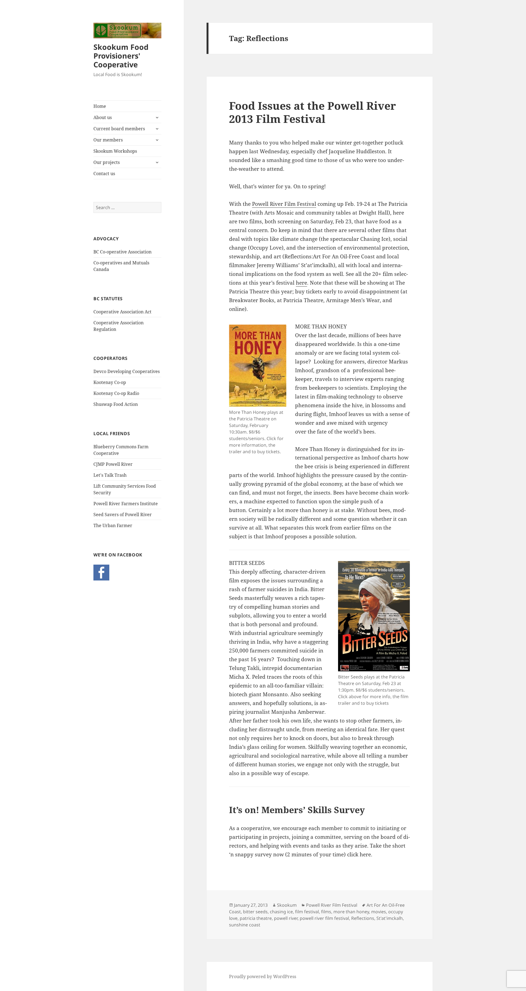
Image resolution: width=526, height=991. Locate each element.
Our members (108, 140)
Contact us (104, 174)
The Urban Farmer (112, 525)
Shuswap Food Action (115, 404)
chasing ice (281, 912)
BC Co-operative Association (122, 252)
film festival (307, 912)
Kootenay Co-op (109, 382)
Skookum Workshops (115, 151)
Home (99, 106)
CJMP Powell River (113, 464)
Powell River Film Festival (284, 203)
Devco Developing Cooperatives (126, 371)
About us (102, 117)
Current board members (119, 129)
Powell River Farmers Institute (125, 504)
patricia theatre (256, 918)
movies (378, 912)
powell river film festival (324, 918)
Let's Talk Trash (110, 475)
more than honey (351, 912)
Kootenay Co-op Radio (116, 393)
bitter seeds (255, 912)
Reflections (362, 918)
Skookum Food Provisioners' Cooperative (120, 56)
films (326, 912)
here (301, 282)
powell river (286, 918)
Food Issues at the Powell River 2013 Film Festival (312, 112)
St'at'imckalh (389, 918)
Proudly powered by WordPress (262, 976)
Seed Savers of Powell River (122, 515)
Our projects (106, 162)
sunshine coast (244, 925)
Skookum (287, 905)
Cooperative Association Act (122, 312)
